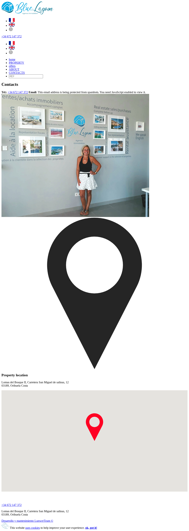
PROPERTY (16, 62)
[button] (94, 427)
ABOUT (14, 69)
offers (12, 66)
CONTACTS (17, 72)
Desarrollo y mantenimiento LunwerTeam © (27, 520)
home (12, 59)
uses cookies (32, 527)
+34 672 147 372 (11, 36)
